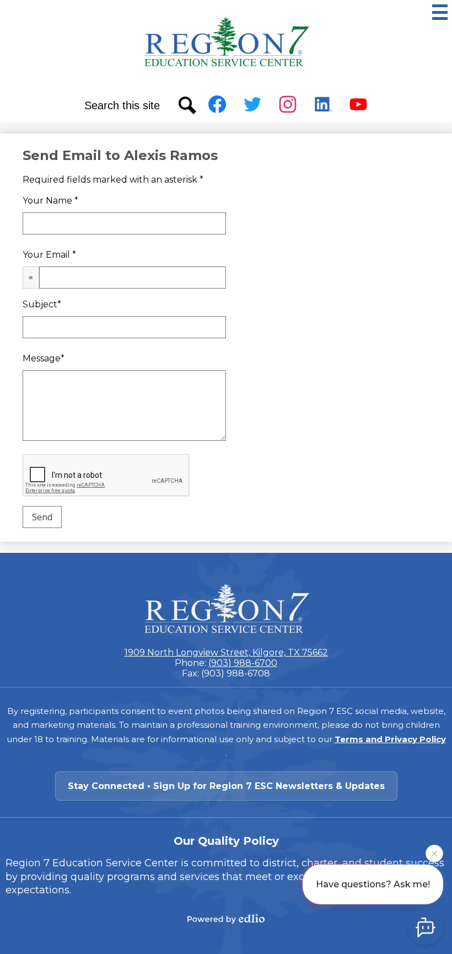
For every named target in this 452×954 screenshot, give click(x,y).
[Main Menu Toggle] (440, 12)
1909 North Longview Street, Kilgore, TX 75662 (226, 652)
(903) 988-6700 (242, 663)
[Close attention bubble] (434, 852)
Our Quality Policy (226, 841)
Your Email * (49, 254)
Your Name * (50, 200)
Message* (43, 358)
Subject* (42, 304)
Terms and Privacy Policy (390, 739)
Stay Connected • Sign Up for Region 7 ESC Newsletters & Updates (226, 786)
